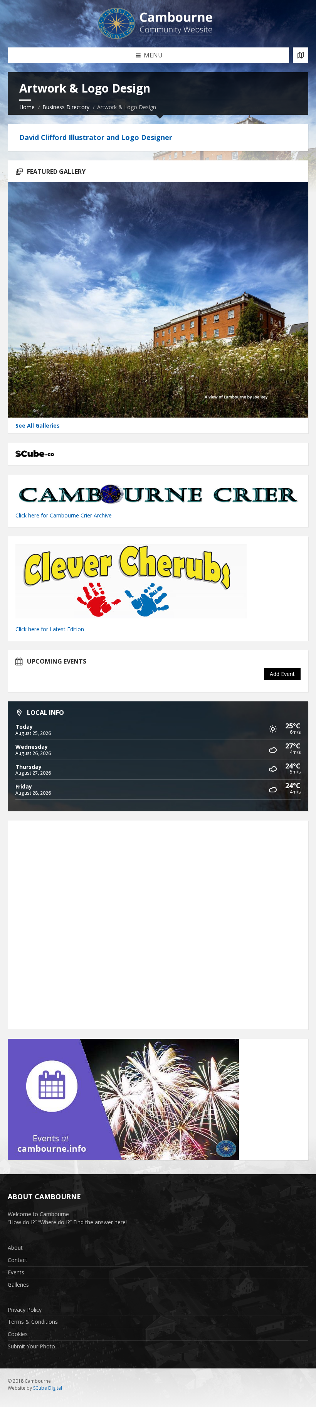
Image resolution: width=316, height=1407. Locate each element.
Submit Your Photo (31, 1346)
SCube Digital (47, 1388)
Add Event (282, 673)
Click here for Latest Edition (49, 629)
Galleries (18, 1284)
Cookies (18, 1334)
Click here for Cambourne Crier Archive (64, 515)
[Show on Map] (300, 55)
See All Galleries (37, 425)
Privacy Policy (25, 1309)
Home (27, 107)
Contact (17, 1260)
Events (16, 1272)
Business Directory (65, 107)
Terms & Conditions (33, 1321)
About (15, 1247)
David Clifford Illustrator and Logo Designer (95, 137)
